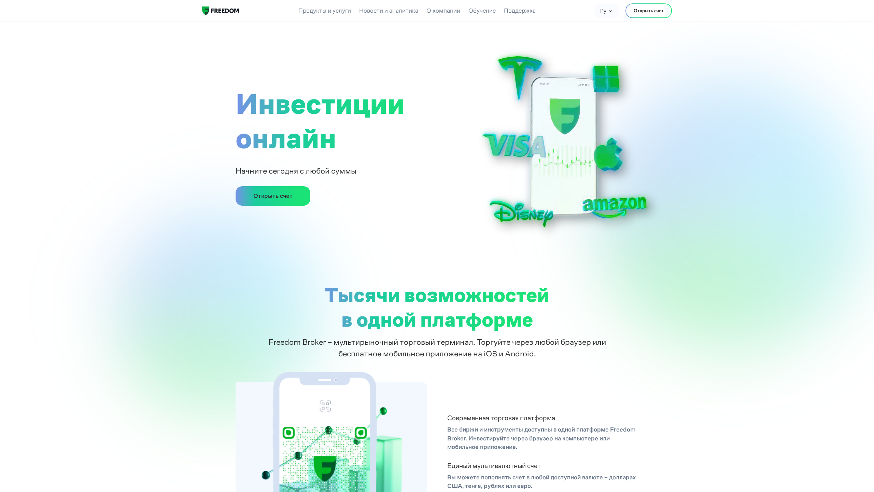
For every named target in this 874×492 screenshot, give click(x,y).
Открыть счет (649, 10)
